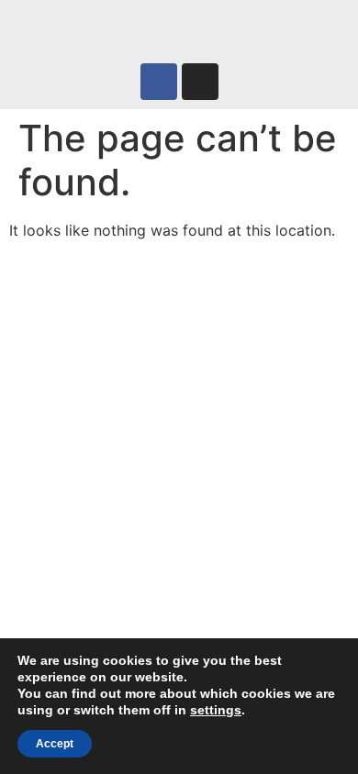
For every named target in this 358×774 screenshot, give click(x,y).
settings (215, 709)
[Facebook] (158, 81)
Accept (54, 743)
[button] (179, 27)
